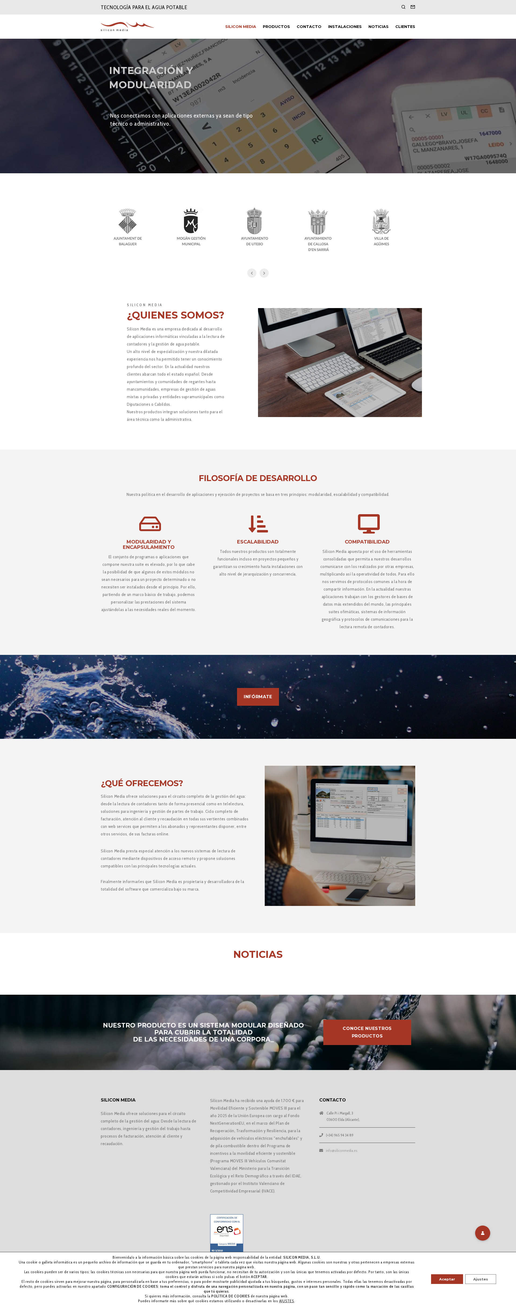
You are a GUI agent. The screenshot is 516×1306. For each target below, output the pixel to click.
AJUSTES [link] (286, 1300)
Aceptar (447, 1279)
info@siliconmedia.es (341, 1150)
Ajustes (480, 1279)
